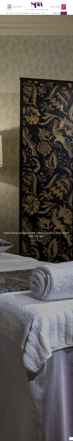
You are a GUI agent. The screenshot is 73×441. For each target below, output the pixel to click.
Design (32, 13)
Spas (16, 13)
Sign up (64, 13)
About (43, 13)
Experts (38, 13)
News (12, 13)
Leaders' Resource (55, 6)
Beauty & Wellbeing (24, 13)
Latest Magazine (17, 6)
